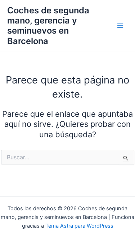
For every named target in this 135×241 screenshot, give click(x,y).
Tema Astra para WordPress (79, 226)
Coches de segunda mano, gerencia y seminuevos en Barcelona (48, 25)
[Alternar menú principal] (120, 26)
